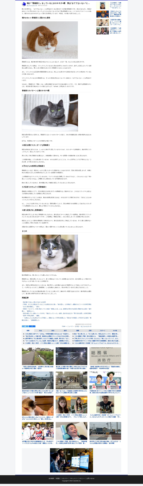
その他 (115, 330)
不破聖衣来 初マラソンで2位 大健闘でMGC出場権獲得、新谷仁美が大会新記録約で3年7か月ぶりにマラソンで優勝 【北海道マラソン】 (105, 392)
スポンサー (64, 478)
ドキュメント (74, 478)
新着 (28, 330)
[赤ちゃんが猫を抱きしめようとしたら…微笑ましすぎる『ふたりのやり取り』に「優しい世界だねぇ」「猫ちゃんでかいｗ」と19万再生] (38, 411)
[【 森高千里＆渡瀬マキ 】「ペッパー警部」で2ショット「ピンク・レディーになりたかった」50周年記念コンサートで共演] (102, 22)
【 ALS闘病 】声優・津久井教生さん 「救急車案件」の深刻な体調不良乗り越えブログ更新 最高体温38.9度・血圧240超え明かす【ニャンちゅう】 (71, 443)
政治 (53, 330)
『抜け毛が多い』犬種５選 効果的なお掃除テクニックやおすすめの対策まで (48, 336)
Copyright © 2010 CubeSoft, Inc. (71, 481)
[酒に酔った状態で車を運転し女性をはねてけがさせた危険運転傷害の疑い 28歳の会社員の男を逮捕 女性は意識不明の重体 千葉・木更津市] (71, 356)
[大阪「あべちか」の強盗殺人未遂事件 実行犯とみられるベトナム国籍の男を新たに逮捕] (71, 380)
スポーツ (102, 330)
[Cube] (24, 6)
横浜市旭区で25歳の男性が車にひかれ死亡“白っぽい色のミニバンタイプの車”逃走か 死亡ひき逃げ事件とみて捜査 (37, 392)
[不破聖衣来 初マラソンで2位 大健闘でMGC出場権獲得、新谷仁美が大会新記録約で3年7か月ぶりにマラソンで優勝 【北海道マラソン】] (105, 380)
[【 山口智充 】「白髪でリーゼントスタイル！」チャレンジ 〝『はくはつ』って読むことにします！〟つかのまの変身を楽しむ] (102, 5)
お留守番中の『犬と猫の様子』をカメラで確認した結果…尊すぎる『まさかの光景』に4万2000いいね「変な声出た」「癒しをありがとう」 (66, 338)
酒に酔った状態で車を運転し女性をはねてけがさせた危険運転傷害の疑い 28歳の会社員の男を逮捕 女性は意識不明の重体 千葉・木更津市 (71, 368)
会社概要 (51, 478)
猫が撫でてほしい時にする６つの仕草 (34, 302)
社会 (40, 330)
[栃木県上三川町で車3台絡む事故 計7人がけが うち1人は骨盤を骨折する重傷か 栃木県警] (105, 431)
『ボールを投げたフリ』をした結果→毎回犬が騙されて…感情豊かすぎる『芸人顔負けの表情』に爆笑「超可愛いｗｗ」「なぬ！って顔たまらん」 (68, 341)
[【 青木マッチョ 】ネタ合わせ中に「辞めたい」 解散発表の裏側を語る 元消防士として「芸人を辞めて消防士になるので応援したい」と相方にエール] (102, 14)
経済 (65, 330)
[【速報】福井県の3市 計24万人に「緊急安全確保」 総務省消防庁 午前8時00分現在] (105, 356)
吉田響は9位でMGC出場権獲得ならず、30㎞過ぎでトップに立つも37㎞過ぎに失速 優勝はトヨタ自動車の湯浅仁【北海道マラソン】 (37, 443)
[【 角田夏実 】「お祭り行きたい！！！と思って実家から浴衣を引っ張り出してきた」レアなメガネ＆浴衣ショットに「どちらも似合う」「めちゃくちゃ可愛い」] (102, 30)
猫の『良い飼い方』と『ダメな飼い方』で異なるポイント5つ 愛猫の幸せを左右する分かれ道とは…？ (105, 334)
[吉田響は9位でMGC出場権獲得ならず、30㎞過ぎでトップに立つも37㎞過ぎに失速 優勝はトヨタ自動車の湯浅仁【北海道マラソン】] (38, 431)
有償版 (58, 478)
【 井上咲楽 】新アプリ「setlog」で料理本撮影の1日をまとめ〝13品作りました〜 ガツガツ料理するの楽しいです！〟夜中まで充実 (64, 334)
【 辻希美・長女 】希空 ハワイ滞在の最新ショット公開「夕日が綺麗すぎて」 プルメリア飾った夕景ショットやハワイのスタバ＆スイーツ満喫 (68, 343)
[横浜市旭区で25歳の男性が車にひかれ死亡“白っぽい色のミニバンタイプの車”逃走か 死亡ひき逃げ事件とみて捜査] (38, 380)
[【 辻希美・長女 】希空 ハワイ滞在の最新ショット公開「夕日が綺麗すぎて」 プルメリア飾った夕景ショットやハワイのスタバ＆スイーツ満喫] (71, 404)
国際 (77, 330)
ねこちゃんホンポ (32, 5)
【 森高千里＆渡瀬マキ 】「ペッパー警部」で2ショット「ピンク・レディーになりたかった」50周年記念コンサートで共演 (115, 24)
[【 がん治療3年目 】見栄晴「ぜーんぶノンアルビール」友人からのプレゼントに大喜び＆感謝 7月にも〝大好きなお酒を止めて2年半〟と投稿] (105, 404)
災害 (90, 330)
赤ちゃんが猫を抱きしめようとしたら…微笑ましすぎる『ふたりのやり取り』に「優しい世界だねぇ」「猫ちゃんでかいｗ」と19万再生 (37, 419)
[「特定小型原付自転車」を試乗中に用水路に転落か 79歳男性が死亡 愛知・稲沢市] (38, 356)
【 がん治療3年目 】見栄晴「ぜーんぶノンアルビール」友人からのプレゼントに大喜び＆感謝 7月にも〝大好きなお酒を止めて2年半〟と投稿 (105, 416)
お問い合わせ (90, 478)
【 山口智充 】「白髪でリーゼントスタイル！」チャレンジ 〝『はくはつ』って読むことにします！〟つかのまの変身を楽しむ (116, 7)
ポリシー (82, 478)
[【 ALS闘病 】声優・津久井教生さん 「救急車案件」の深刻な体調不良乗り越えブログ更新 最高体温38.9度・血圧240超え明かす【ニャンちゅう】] (71, 431)
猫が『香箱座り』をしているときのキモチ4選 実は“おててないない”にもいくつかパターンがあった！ (70, 3)
